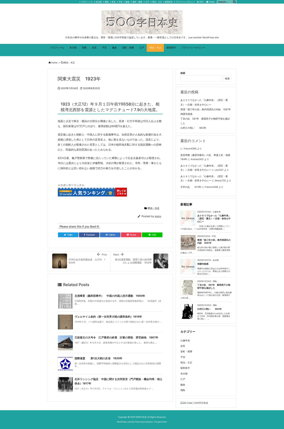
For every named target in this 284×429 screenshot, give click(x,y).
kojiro (158, 216)
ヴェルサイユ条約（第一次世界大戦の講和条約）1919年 (108, 316)
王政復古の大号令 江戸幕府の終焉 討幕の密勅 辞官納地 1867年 (116, 337)
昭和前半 (169, 2)
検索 (182, 73)
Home (54, 62)
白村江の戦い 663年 (193, 127)
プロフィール (87, 2)
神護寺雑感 (186, 114)
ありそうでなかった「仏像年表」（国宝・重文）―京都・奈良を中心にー (214, 218)
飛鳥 (107, 2)
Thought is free (160, 422)
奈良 (114, 2)
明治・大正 (157, 2)
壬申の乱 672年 (190, 187)
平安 (120, 2)
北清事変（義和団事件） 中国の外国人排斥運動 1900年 (110, 295)
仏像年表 (185, 340)
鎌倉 (127, 2)
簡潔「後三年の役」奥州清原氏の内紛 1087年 (205, 109)
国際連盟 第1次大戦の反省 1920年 (100, 358)
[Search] (234, 2)
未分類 (99, 2)
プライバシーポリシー (185, 2)
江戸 (147, 2)
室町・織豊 (137, 2)
